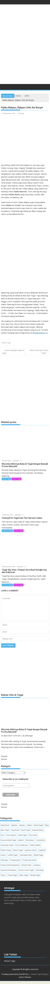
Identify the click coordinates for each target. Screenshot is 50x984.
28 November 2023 (8, 567)
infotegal (21, 113)
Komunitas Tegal (7, 845)
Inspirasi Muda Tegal (8, 840)
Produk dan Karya (29, 860)
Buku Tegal (5, 830)
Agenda (14, 825)
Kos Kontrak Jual (21, 845)
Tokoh (3, 875)
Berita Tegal (6, 479)
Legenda (42, 850)
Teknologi (39, 870)
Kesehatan (30, 840)
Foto (2, 835)
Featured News (7, 531)
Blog (46, 825)
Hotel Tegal (22, 835)
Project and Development (10, 865)
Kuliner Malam (35, 845)
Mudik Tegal (38, 855)
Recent (4, 759)
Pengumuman (15, 860)
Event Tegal (25, 830)
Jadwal (20, 840)
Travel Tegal (12, 875)
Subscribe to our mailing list (15, 779)
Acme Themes (25, 977)
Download (15, 830)
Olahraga (4, 860)
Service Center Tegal (25, 870)
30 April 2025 (6, 461)
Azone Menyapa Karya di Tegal (13, 351)
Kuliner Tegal (6, 343)
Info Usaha (33, 835)
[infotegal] (3, 87)
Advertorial (5, 825)
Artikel (29, 825)
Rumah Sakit (26, 865)
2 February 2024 (7, 515)
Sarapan (36, 865)
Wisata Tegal (35, 875)
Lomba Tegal (12, 855)
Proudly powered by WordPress (15, 974)
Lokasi (3, 855)
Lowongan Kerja (26, 855)
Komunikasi (40, 840)
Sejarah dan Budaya (8, 870)
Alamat (22, 825)
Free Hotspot (11, 835)
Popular (4, 756)
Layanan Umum (30, 850)
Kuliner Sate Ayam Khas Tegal (38, 351)
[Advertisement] (25, 55)
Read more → (40, 747)
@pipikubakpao (39, 333)
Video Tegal (23, 875)
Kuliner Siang (5, 850)
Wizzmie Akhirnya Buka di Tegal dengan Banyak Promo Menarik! (24, 730)
